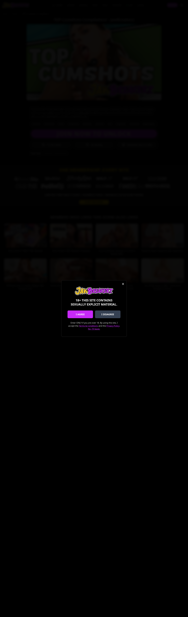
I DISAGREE (107, 314)
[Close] (123, 283)
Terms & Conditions (88, 325)
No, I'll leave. (94, 329)
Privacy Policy (112, 325)
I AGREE (80, 314)
